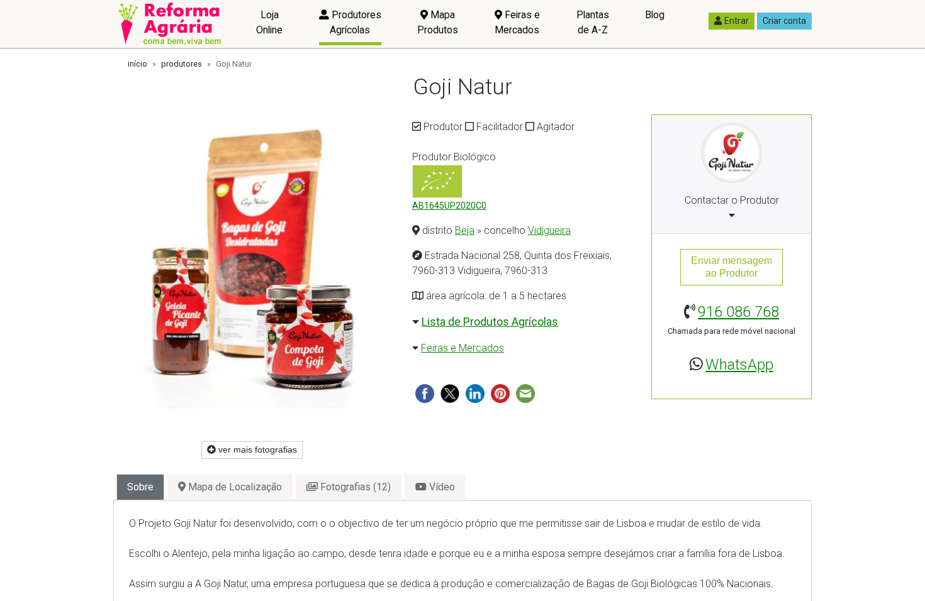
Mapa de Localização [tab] (234, 487)
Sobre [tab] (140, 487)
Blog (654, 15)
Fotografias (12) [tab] (354, 487)
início (137, 64)
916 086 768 (738, 312)
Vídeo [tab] (441, 487)
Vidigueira (549, 230)
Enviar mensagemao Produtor (731, 266)
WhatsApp (739, 364)
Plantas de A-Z (592, 22)
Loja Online (269, 22)
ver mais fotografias (256, 449)
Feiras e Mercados (517, 22)
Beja (464, 230)
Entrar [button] (736, 21)
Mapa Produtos (437, 22)
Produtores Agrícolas (355, 22)
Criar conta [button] (784, 21)
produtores (181, 64)
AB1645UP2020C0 (449, 206)
